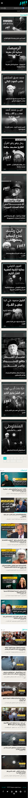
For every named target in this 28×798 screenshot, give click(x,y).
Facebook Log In (18, 8)
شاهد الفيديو (14, 30)
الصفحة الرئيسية (24, 11)
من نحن (24, 787)
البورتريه (18, 11)
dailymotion (20, 791)
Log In (2, 8)
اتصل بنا (4, 787)
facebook (3, 791)
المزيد (3, 470)
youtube (12, 791)
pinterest (14, 793)
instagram (25, 791)
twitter (7, 791)
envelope (16, 791)
